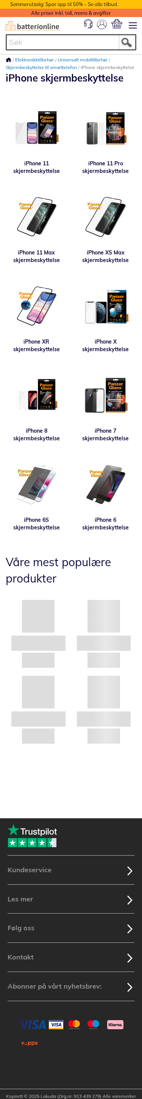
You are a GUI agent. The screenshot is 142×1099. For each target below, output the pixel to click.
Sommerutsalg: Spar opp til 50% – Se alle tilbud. (64, 4)
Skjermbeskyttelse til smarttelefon (42, 67)
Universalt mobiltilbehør (83, 60)
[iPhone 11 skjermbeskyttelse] (36, 127)
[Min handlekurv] (116, 23)
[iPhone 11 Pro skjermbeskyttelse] (106, 127)
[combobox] (71, 42)
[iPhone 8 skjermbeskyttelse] (36, 394)
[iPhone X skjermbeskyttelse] (106, 305)
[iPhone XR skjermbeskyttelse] (36, 305)
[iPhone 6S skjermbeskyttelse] (36, 484)
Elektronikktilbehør (35, 60)
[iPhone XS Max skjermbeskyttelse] (106, 216)
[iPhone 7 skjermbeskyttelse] (106, 394)
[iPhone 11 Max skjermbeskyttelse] (36, 216)
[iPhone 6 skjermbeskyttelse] (106, 484)
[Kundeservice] (88, 26)
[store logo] (33, 26)
